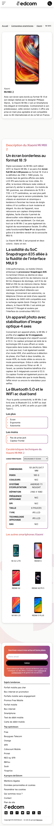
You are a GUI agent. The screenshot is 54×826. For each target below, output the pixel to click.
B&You (7, 762)
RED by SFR (9, 757)
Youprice (8, 770)
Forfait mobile (10, 704)
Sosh (6, 766)
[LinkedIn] (12, 813)
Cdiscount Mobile (12, 749)
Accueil (5, 26)
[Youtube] (23, 813)
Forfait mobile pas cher (15, 687)
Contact (7, 798)
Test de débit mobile (13, 717)
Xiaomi (39, 26)
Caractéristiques (13, 459)
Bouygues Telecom (13, 736)
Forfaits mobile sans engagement (19, 696)
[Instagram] (28, 813)
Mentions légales (12, 781)
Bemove (39, 820)
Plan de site (9, 802)
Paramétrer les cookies (15, 789)
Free (6, 732)
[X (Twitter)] (34, 813)
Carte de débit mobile (14, 722)
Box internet (9, 709)
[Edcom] (27, 3)
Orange (7, 740)
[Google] (6, 813)
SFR (6, 745)
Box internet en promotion (16, 691)
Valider (27, 663)
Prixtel (7, 753)
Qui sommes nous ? (13, 793)
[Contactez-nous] (49, 3)
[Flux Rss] (39, 813)
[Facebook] (17, 813)
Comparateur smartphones (22, 26)
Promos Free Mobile (13, 700)
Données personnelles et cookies (19, 785)
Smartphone (9, 713)
